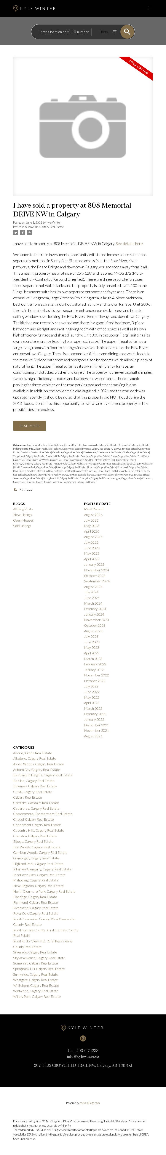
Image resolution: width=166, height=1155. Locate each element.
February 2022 (95, 714)
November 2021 (96, 730)
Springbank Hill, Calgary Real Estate (61, 478)
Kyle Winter (38, 8)
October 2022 (94, 681)
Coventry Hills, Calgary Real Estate (63, 456)
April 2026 (91, 531)
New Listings (22, 515)
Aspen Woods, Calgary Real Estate (101, 445)
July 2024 (91, 592)
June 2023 (92, 642)
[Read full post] (83, 129)
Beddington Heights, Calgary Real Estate (33, 448)
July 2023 (91, 636)
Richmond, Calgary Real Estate (101, 467)
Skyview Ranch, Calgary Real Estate (132, 474)
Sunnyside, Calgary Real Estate (44, 227)
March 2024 (93, 603)
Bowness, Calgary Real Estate (96, 448)
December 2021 (96, 725)
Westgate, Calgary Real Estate (125, 478)
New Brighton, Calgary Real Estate (135, 463)
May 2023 (91, 647)
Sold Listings (22, 526)
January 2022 (94, 719)
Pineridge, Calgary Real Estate (71, 467)
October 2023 (94, 625)
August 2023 (93, 631)
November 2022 (96, 675)
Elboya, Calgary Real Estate (123, 456)
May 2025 (91, 553)
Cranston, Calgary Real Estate (95, 456)
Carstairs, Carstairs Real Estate (36, 452)
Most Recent (94, 509)
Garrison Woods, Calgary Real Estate (51, 459)
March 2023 (93, 659)
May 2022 (91, 697)
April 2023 (91, 653)
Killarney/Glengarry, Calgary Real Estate (33, 463)
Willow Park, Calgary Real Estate (79, 482)
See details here (129, 243)
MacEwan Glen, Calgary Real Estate (71, 463)
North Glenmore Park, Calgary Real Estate (34, 467)
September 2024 (97, 581)
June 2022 (92, 692)
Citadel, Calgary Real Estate (136, 452)
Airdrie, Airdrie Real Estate (40, 445)
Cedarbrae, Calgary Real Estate (67, 452)
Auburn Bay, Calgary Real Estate (134, 445)
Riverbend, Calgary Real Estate (132, 467)
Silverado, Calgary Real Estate (99, 474)
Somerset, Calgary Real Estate (27, 478)
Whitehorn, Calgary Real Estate (36, 985)
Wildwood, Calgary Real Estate (48, 482)
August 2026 (93, 515)
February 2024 (95, 609)
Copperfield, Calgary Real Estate (29, 456)
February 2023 (95, 664)
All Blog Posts (23, 509)
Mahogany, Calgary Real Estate (103, 463)
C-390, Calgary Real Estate (124, 448)
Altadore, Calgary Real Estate (69, 445)
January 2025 (94, 564)
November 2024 (96, 570)
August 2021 (93, 736)
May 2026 (91, 526)
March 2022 (93, 708)
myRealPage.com (90, 1103)
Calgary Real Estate (27, 797)
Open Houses (23, 520)
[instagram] (83, 1038)
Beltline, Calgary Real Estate (67, 448)
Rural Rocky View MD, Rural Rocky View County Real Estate (54, 474)
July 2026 (91, 520)
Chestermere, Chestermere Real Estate (102, 452)
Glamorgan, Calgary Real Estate (85, 459)
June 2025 (92, 548)
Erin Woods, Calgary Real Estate (37, 847)
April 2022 (91, 703)
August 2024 (93, 587)
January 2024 (94, 614)
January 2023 (94, 670)
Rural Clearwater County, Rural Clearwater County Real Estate (73, 470)
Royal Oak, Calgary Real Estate (27, 470)
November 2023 (96, 620)
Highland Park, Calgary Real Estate (118, 459)
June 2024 (92, 598)
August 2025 (93, 537)
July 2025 (91, 542)
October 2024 (94, 575)
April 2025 (91, 559)
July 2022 (91, 686)
